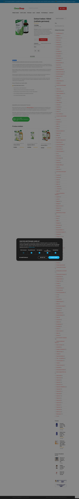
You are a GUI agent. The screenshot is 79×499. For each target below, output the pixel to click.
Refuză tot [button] (42, 257)
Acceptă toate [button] (54, 257)
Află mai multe (32, 247)
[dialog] (39, 249)
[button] (24, 257)
